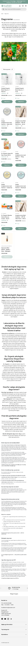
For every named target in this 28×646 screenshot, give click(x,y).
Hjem (2, 13)
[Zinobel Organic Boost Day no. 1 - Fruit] (21, 79)
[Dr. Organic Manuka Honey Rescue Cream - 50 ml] (7, 206)
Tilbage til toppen (14, 593)
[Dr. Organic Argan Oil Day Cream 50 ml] (7, 144)
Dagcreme (7, 13)
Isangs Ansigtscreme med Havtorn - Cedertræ (6, 186)
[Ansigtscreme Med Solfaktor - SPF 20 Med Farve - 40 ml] (21, 111)
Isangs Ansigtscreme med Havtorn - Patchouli (20, 186)
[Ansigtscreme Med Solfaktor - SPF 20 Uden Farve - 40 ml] (21, 206)
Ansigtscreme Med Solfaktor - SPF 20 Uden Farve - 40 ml (20, 217)
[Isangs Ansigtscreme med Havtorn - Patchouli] (21, 175)
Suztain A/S (6, 642)
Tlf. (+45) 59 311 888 (6, 603)
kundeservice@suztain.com (8, 607)
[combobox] (14, 9)
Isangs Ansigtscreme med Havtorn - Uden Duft (6, 122)
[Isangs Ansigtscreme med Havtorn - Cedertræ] (7, 175)
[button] (22, 5)
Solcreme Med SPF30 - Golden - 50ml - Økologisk (6, 249)
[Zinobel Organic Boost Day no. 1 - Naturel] (7, 79)
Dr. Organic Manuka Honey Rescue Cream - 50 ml (6, 217)
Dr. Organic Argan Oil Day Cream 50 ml (7, 154)
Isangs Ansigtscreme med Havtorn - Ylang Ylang (20, 156)
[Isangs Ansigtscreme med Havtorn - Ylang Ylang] (21, 144)
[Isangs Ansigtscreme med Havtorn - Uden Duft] (7, 111)
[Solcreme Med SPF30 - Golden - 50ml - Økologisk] (7, 238)
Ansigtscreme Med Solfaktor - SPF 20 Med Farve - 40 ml (20, 122)
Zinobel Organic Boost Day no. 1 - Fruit (19, 90)
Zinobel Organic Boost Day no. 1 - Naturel (5, 90)
